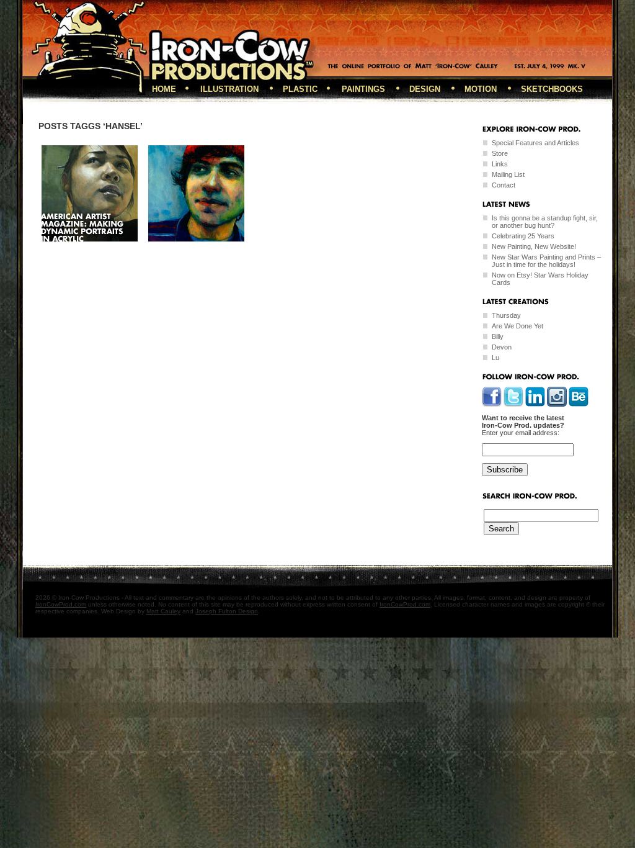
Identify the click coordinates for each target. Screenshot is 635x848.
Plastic (300, 89)
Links (500, 164)
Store (500, 153)
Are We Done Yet (517, 326)
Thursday (506, 315)
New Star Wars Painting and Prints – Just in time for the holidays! (546, 260)
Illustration (229, 89)
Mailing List (508, 174)
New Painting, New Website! (534, 246)
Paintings (363, 89)
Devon (502, 347)
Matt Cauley (163, 611)
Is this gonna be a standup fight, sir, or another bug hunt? (545, 221)
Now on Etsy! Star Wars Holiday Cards (540, 278)
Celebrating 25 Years (523, 236)
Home (164, 89)
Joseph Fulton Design (226, 611)
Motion (480, 89)
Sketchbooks (552, 89)
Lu (495, 357)
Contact (503, 185)
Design (424, 89)
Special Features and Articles (535, 143)
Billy (498, 336)
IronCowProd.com (60, 604)
